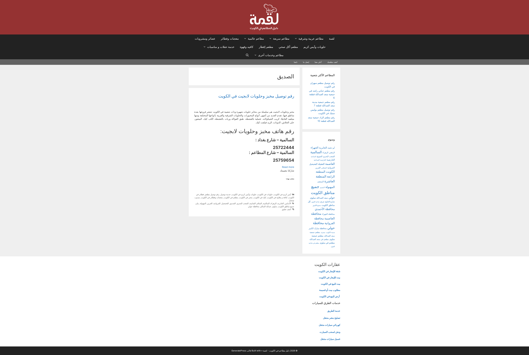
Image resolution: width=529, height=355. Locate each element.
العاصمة (330, 164)
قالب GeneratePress (241, 350)
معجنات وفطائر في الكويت (212, 197)
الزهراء (273, 203)
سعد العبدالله (322, 198)
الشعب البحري (243, 203)
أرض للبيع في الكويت (329, 296)
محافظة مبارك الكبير (318, 228)
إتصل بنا (306, 62)
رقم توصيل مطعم (212, 194)
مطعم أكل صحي (288, 47)
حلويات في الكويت (265, 194)
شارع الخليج (330, 202)
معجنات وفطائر (230, 38)
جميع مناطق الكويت (286, 206)
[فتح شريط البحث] (247, 55)
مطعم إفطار (266, 47)
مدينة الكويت (330, 232)
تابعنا (295, 62)
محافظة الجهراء (328, 214)
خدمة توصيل (225, 194)
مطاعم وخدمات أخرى (271, 55)
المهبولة (203, 203)
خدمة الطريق (333, 310)
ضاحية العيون (315, 202)
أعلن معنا (318, 62)
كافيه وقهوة (246, 47)
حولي (332, 197)
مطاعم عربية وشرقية (311, 38)
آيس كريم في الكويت (282, 194)
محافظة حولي (253, 206)
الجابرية (281, 203)
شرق (322, 202)
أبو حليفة (331, 148)
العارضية (331, 159)
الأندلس (288, 203)
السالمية (266, 203)
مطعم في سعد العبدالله (319, 239)
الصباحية (313, 157)
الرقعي (332, 152)
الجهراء (314, 147)
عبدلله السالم (266, 206)
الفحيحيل (225, 203)
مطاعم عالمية (256, 38)
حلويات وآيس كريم (314, 47)
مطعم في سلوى (327, 242)
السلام (259, 203)
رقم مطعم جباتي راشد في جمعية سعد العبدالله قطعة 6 (322, 94)
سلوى (274, 206)
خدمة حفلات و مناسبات (220, 47)
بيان (197, 203)
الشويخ (319, 156)
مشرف (323, 232)
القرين (209, 203)
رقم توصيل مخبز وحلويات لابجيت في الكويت (256, 96)
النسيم (322, 187)
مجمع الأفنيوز (317, 205)
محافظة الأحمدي (325, 209)
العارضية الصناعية (320, 160)
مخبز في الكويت (246, 197)
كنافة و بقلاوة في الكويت (277, 197)
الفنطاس (324, 168)
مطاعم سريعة (281, 38)
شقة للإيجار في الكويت (329, 271)
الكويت (330, 171)
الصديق (233, 203)
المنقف (320, 181)
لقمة (331, 38)
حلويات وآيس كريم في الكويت (244, 194)
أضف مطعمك (332, 62)
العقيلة (321, 163)
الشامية (253, 203)
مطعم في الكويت (231, 197)
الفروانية (217, 203)
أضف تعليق (286, 209)
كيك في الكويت (260, 197)
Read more (288, 167)
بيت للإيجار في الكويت (329, 277)
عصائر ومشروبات (205, 38)
